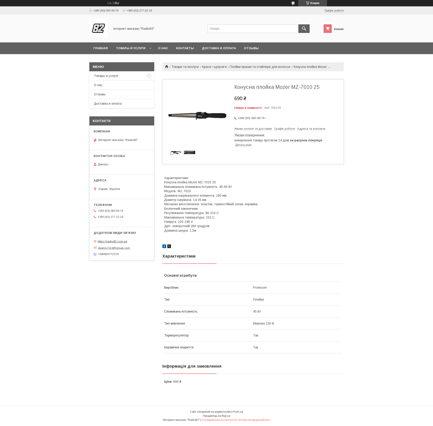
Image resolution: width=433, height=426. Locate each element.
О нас (163, 48)
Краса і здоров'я (214, 67)
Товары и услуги (130, 48)
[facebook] (164, 247)
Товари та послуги (185, 67)
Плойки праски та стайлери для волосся (260, 67)
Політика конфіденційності (253, 419)
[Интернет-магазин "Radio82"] (98, 36)
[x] (169, 247)
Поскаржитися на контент (218, 419)
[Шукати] (304, 28)
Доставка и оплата (219, 48)
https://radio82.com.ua (112, 241)
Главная (100, 48)
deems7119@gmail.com (114, 247)
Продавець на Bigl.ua (216, 415)
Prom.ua (238, 411)
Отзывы (251, 48)
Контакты (185, 48)
